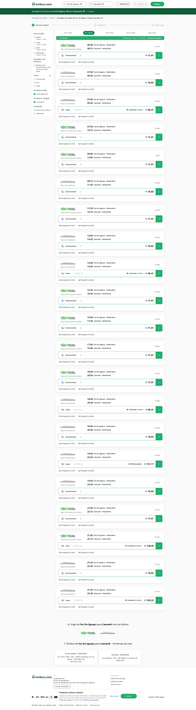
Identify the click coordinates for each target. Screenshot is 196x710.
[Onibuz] (42, 4)
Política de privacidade (91, 700)
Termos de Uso (116, 684)
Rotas (52, 18)
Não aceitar (114, 696)
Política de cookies (65, 700)
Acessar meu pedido (62, 686)
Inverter (91, 11)
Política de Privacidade (118, 679)
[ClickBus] (38, 678)
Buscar (157, 4)
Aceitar (128, 696)
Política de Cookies (117, 681)
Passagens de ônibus (39, 18)
